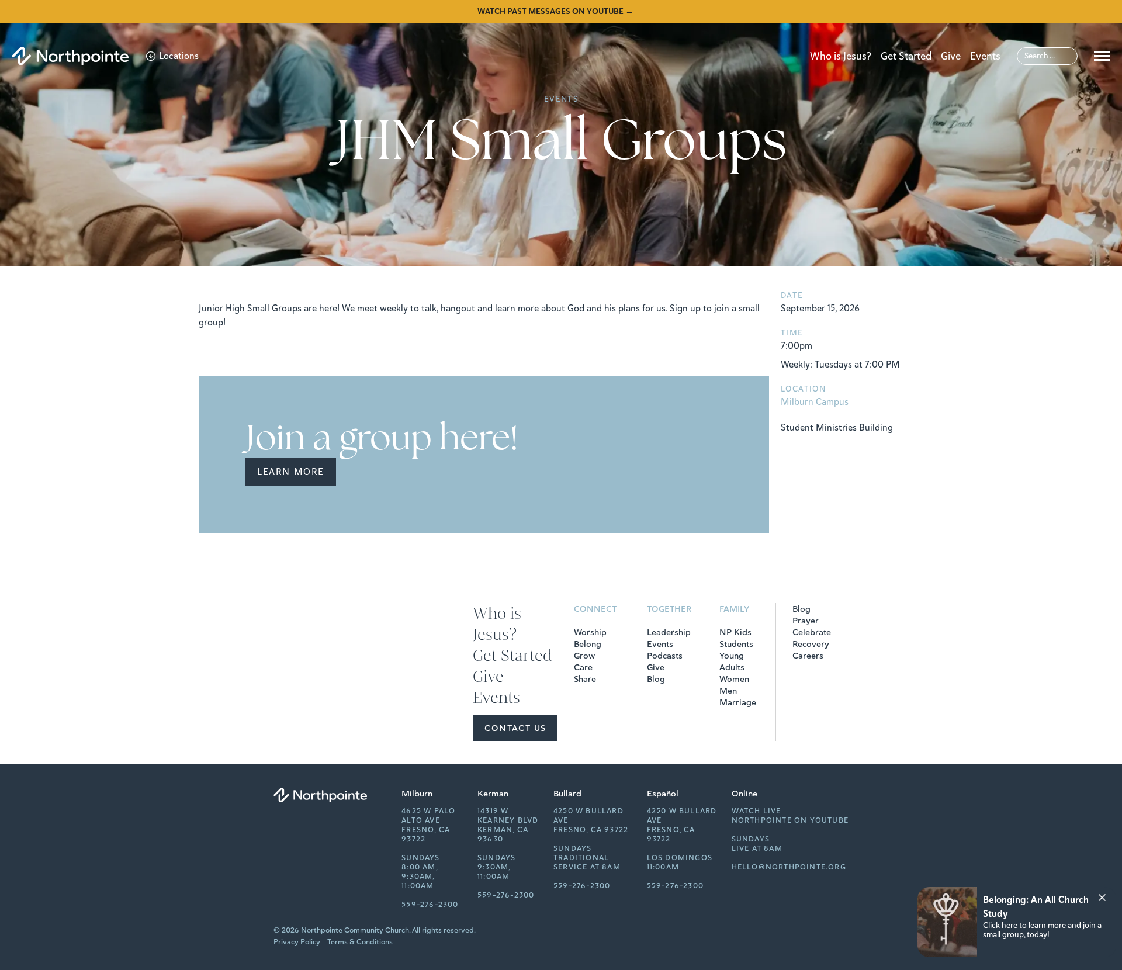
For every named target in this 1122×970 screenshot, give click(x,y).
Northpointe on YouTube (790, 820)
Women (734, 679)
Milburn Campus (815, 402)
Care (583, 667)
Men (728, 690)
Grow (584, 655)
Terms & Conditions (360, 942)
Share (585, 679)
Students (736, 644)
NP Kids (735, 632)
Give (951, 56)
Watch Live (756, 811)
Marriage (737, 702)
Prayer (805, 620)
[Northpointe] (70, 56)
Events (985, 56)
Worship (590, 632)
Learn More (290, 472)
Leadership (669, 632)
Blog (656, 679)
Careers (807, 655)
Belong (587, 644)
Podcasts (665, 655)
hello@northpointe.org (789, 867)
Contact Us (515, 728)
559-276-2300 (429, 904)
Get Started (906, 56)
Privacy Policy (296, 942)
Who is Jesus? (840, 56)
